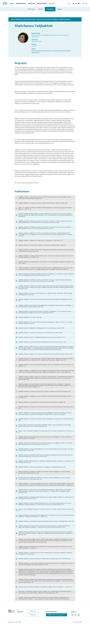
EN (83, 3)
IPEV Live (52, 3)
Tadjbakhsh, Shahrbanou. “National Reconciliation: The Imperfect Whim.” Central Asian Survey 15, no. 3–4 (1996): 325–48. (44, 558)
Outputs (59, 9)
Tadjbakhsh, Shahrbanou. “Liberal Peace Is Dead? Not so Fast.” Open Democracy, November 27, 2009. (40, 332)
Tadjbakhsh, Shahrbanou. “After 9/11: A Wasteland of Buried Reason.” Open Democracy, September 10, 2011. (41, 337)
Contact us (33, 611)
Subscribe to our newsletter (57, 614)
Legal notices (11, 622)
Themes (40, 9)
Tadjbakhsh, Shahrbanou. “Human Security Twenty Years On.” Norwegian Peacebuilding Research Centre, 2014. (42, 467)
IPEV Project (31, 9)
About (12, 3)
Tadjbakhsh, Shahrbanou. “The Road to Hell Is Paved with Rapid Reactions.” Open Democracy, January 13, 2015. (42, 342)
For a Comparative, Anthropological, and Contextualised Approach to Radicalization (40, 19)
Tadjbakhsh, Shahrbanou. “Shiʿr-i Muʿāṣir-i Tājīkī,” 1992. (30, 317)
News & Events (21, 3)
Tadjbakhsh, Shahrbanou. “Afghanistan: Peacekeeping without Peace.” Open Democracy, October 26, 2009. (41, 328)
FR (86, 3)
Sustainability (42, 3)
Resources (31, 3)
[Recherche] (69, 3)
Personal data (18, 622)
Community (50, 9)
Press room (33, 614)
